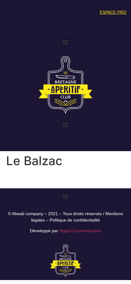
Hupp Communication (80, 230)
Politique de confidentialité (75, 220)
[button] (66, 42)
